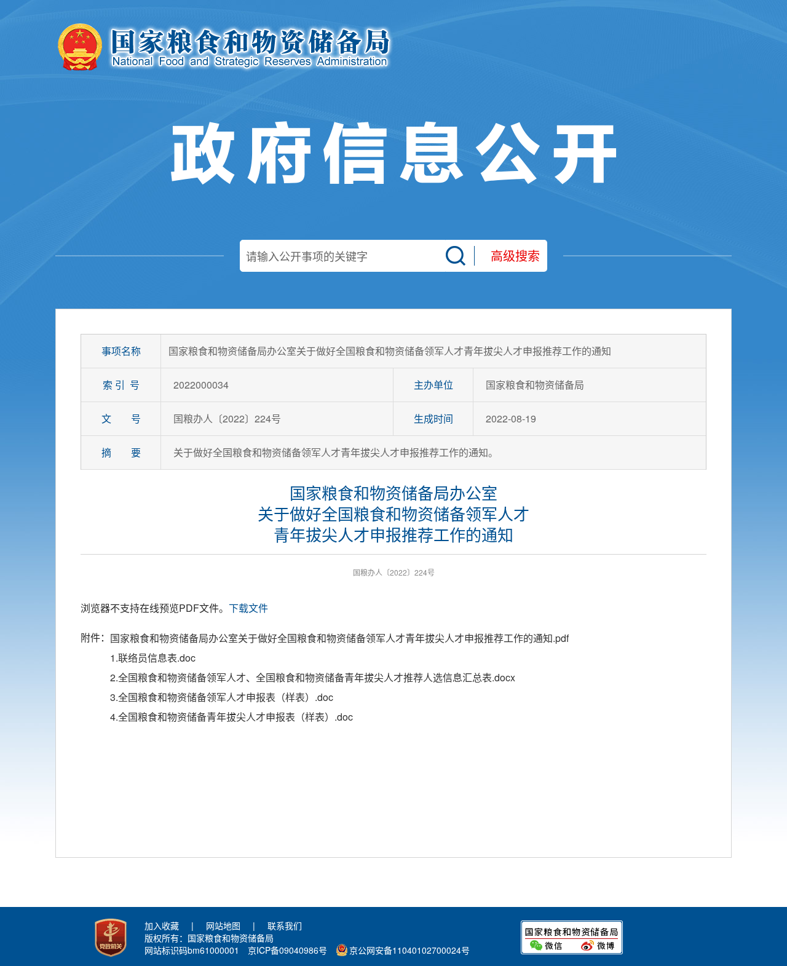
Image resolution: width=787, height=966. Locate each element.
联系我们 (284, 925)
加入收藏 (161, 925)
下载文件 (248, 608)
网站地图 (223, 925)
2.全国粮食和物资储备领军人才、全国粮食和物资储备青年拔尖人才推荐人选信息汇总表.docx (312, 677)
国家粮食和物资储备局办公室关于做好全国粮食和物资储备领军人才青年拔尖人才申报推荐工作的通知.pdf (339, 638)
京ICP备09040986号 (287, 950)
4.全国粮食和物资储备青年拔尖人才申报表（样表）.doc (231, 717)
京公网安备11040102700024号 (409, 950)
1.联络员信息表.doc (153, 658)
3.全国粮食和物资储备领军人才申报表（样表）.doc (221, 697)
